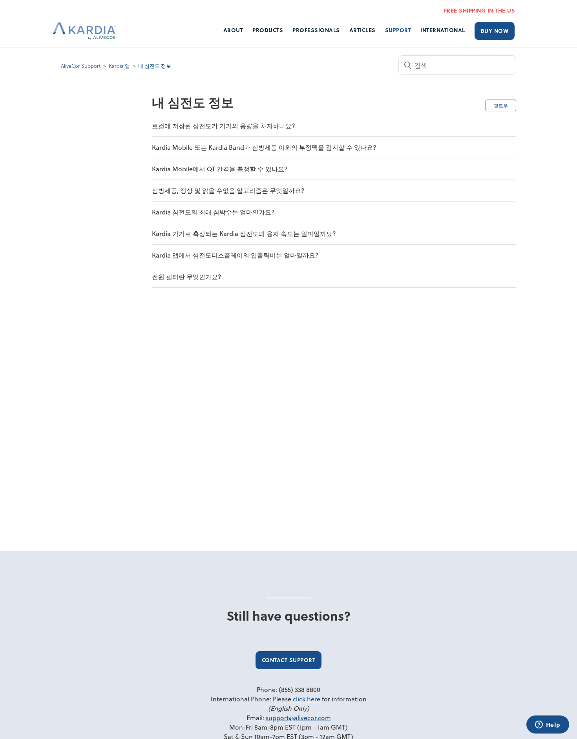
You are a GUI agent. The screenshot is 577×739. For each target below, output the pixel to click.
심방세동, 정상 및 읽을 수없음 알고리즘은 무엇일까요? (228, 190)
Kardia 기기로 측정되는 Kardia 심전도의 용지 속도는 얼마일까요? (244, 233)
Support (398, 30)
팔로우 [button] (501, 105)
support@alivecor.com (298, 717)
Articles (362, 30)
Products (267, 30)
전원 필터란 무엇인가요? (186, 276)
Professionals (316, 30)
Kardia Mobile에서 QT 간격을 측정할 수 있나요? (220, 168)
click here (306, 698)
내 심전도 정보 (154, 65)
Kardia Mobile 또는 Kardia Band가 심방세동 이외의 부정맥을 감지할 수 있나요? (264, 147)
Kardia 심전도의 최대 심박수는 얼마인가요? (213, 211)
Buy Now (495, 31)
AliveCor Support (80, 65)
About (233, 30)
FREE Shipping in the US (479, 10)
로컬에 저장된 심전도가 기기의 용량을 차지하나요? (223, 125)
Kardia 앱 (119, 65)
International (442, 30)
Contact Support (289, 660)
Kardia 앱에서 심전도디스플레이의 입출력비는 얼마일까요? (235, 255)
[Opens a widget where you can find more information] (547, 725)
